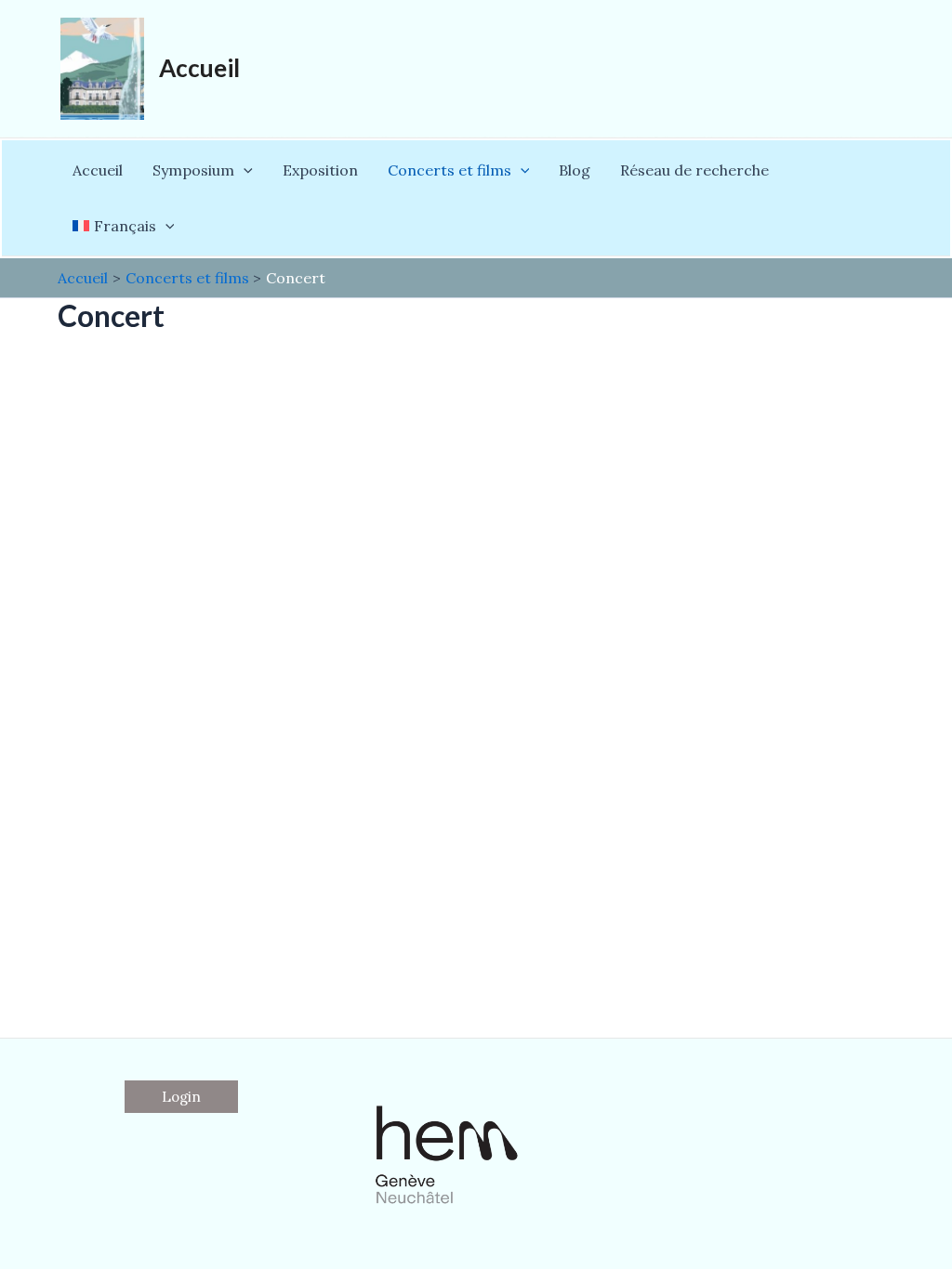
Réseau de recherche (694, 170)
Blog (574, 170)
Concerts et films (449, 170)
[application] (243, 170)
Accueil (199, 68)
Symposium (193, 170)
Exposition (320, 170)
